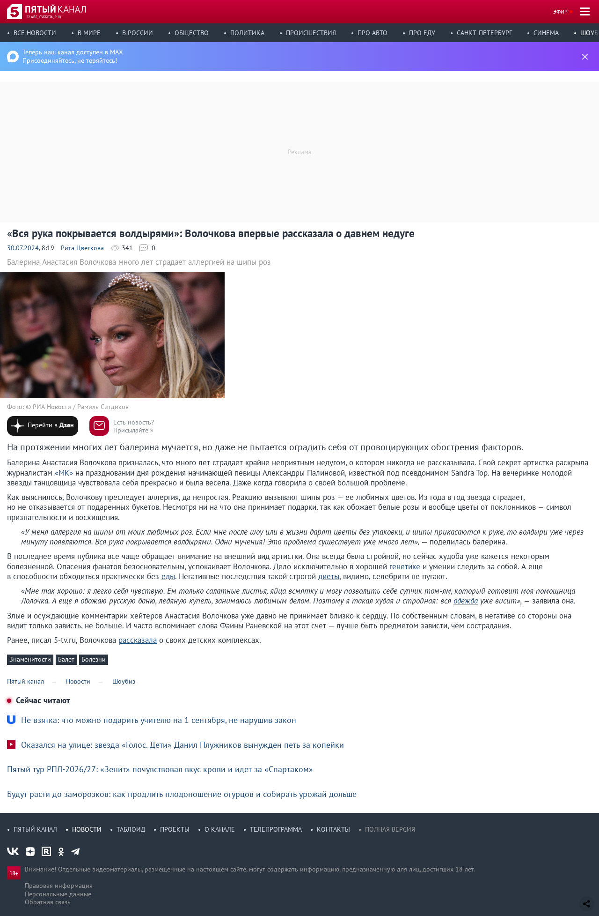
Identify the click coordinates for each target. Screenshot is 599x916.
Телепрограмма (276, 829)
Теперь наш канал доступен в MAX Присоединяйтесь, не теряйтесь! (72, 56)
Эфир (560, 11)
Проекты (175, 829)
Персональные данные (58, 894)
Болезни (93, 659)
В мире (89, 33)
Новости (87, 829)
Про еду (422, 33)
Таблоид (131, 829)
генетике (404, 566)
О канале (220, 829)
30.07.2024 (23, 248)
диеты (328, 576)
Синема (546, 33)
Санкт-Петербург (484, 33)
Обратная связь (48, 902)
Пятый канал (35, 829)
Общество (192, 33)
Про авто (372, 33)
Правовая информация (59, 885)
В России (137, 33)
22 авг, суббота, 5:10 (43, 17)
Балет (66, 659)
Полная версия (390, 829)
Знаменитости (30, 659)
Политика (247, 33)
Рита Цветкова (82, 248)
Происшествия (311, 33)
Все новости (35, 33)
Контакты (333, 829)
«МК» (64, 473)
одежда (465, 601)
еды (168, 576)
